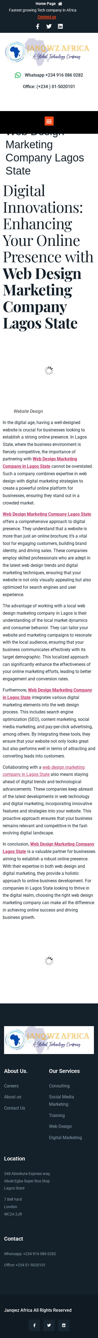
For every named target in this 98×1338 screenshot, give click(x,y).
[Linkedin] (60, 26)
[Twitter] (49, 26)
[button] (49, 121)
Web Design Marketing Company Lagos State (47, 514)
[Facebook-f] (37, 26)
